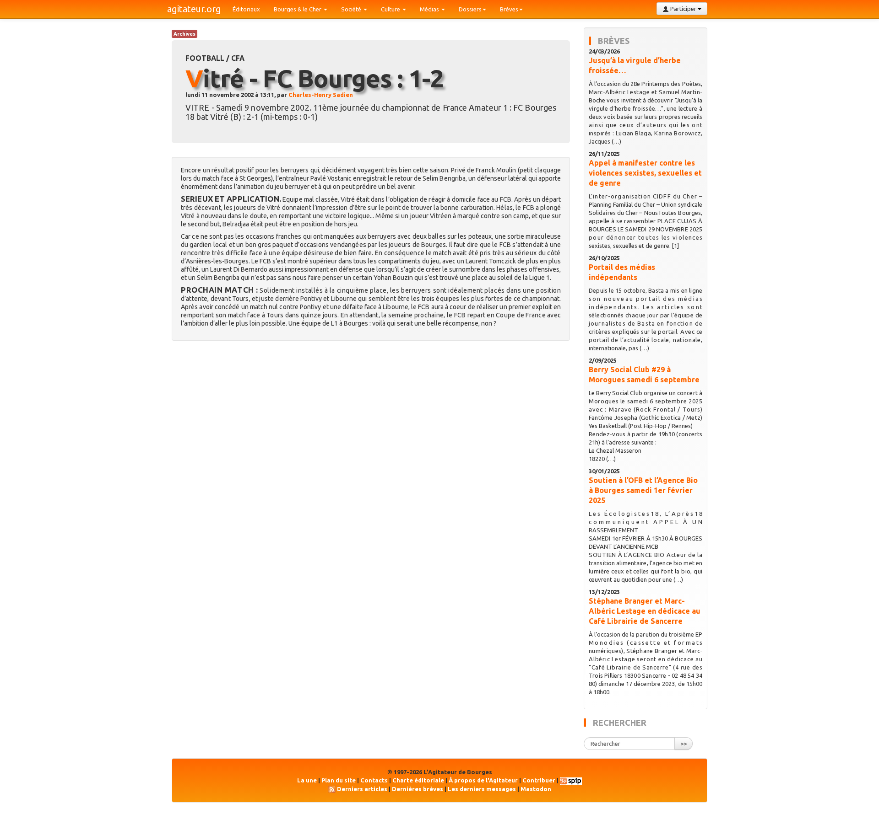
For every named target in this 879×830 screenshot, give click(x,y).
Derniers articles (362, 789)
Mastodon (536, 789)
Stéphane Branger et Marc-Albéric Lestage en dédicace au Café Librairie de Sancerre (644, 611)
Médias (430, 9)
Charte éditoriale (418, 780)
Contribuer (538, 780)
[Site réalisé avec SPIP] (571, 780)
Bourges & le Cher (298, 9)
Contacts (374, 780)
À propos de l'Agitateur (483, 780)
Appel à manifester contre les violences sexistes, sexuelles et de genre (645, 173)
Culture (391, 9)
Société (352, 9)
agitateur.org (194, 9)
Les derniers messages (482, 789)
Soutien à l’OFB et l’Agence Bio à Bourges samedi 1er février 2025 (643, 490)
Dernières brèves (417, 789)
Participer (683, 8)
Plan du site (338, 780)
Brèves (509, 9)
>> (683, 743)
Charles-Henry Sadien (320, 94)
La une (307, 780)
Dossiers (470, 9)
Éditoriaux (246, 9)
